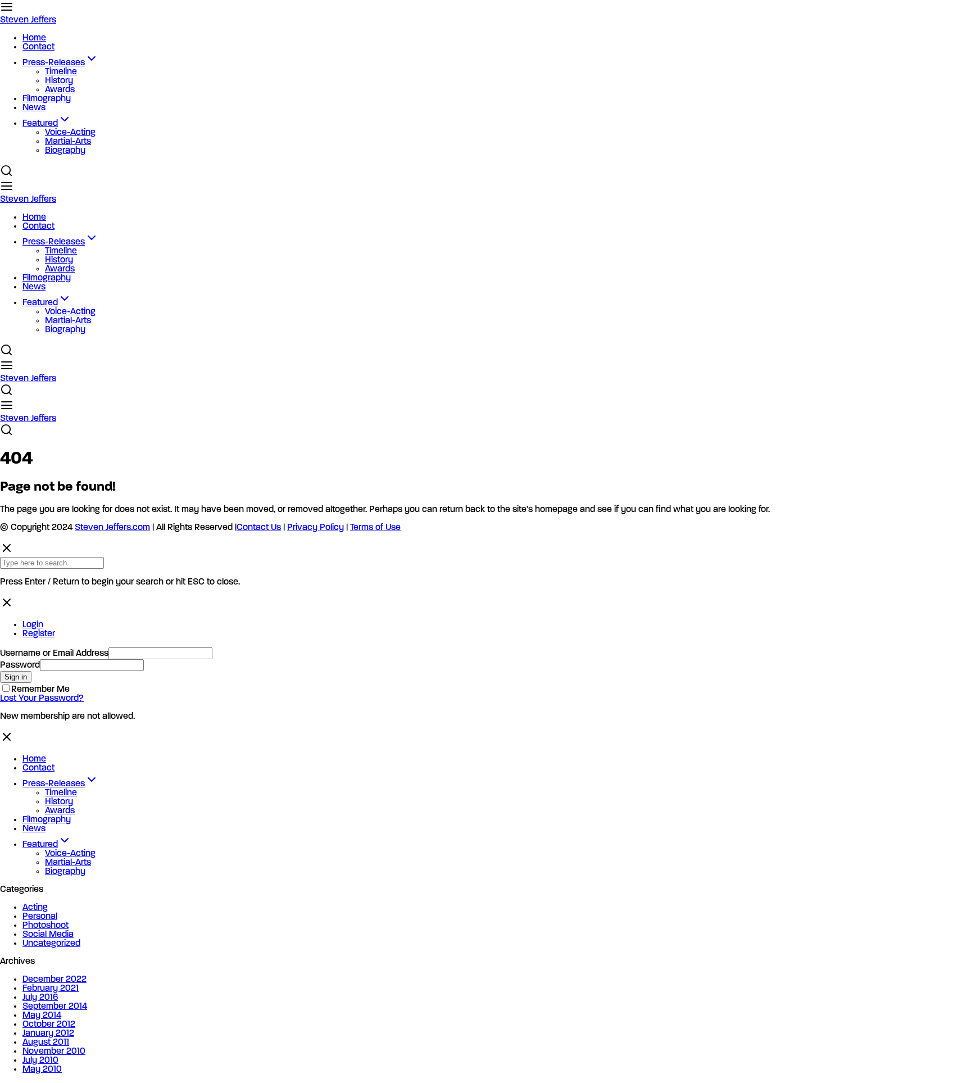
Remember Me (40, 689)
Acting (35, 907)
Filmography (46, 98)
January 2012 (48, 1033)
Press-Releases (53, 62)
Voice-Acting (70, 132)
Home (34, 38)
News (34, 107)
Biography (65, 150)
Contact (38, 47)
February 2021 (50, 988)
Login (32, 624)
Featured (40, 123)
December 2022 (54, 979)
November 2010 (53, 1051)
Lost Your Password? (42, 698)
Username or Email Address (54, 653)
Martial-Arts (68, 141)
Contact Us (259, 527)
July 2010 (40, 1060)
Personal (39, 916)
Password (20, 665)
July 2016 (40, 997)
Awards (60, 89)
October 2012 (48, 1024)
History (59, 80)
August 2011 (45, 1042)
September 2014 (54, 1006)
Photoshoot (45, 925)
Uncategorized (51, 943)
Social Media (48, 934)
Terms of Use (375, 527)
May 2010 (42, 1069)
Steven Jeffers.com (112, 527)
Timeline (61, 71)
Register (38, 633)
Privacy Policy (315, 527)
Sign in (15, 677)
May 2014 (41, 1015)
